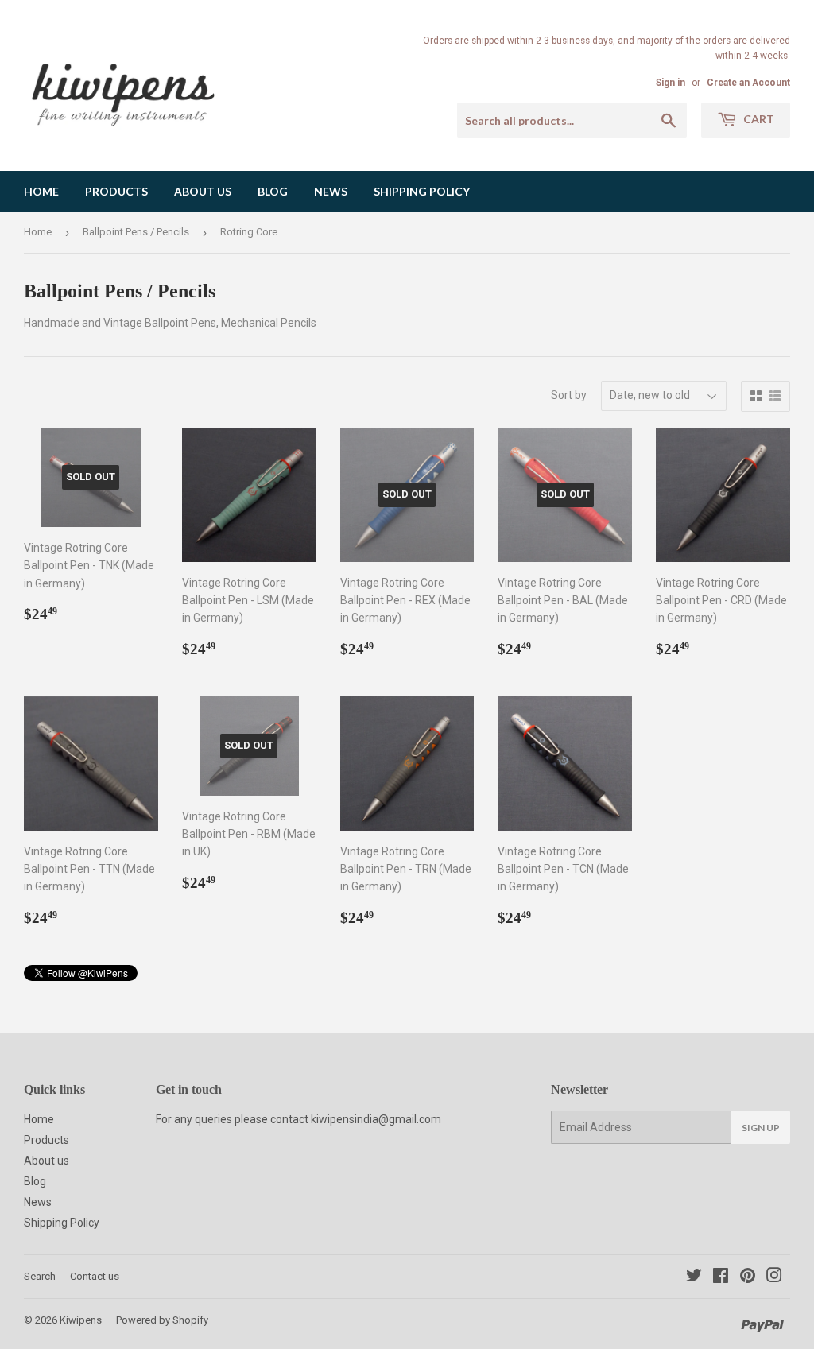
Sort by (569, 395)
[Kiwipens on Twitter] (694, 1277)
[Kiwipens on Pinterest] (747, 1277)
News (330, 191)
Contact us (94, 1276)
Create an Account (748, 82)
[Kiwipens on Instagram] (774, 1277)
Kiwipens (81, 1320)
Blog (273, 191)
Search (40, 1276)
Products (116, 191)
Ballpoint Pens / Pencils (136, 232)
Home (41, 191)
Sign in (670, 82)
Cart (757, 119)
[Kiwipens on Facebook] (720, 1277)
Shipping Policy (422, 191)
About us (202, 191)
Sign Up (761, 1128)
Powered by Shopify (162, 1320)
